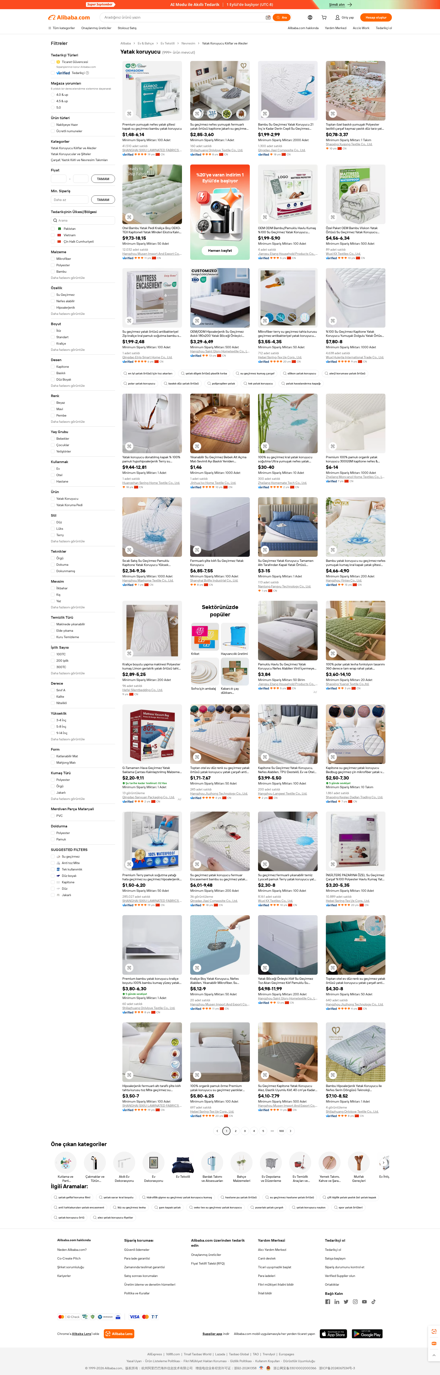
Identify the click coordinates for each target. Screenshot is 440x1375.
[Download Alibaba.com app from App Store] (333, 1333)
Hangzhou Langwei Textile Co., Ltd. (282, 793)
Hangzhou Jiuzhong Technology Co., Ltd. (219, 793)
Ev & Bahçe (146, 43)
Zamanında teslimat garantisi (144, 1267)
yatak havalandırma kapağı (303, 383)
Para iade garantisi (137, 1258)
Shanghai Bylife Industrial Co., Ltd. (214, 580)
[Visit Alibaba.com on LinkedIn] (337, 1301)
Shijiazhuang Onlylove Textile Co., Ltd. (216, 150)
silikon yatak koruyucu (302, 373)
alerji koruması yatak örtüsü (347, 373)
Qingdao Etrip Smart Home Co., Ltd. (147, 357)
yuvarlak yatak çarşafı (269, 1207)
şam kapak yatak (170, 1207)
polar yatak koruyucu (141, 383)
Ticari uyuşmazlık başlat (274, 1267)
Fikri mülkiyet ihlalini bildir (276, 1284)
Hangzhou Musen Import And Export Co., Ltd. (152, 253)
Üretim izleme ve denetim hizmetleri (149, 1284)
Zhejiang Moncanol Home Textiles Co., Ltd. (355, 477)
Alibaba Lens (81, 1334)
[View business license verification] (261, 1368)
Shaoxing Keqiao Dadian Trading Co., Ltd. (354, 797)
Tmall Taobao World (197, 1354)
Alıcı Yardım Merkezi (272, 1249)
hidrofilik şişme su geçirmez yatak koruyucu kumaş (179, 1197)
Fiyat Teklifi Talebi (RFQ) (208, 1263)
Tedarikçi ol (333, 1249)
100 (281, 1131)
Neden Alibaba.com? (72, 1249)
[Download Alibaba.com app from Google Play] (367, 1333)
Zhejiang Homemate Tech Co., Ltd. (282, 483)
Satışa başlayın (335, 1258)
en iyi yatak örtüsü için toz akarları (150, 373)
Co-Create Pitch (69, 1258)
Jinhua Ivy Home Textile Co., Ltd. (213, 483)
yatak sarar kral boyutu (118, 1197)
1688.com (173, 1354)
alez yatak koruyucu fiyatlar (115, 1217)
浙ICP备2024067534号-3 (337, 1368)
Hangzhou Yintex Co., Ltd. (344, 580)
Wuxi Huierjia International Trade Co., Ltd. (355, 357)
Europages (286, 1354)
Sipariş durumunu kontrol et (344, 1267)
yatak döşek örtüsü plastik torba (206, 373)
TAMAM (103, 179)
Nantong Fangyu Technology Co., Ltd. (284, 586)
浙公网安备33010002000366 (294, 1368)
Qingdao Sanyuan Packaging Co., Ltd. (148, 797)
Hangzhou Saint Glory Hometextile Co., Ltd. (220, 351)
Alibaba (126, 43)
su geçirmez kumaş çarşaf (257, 373)
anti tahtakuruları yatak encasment (81, 1207)
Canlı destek (267, 1258)
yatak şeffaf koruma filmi (74, 1197)
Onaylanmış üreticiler (206, 1255)
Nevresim (188, 43)
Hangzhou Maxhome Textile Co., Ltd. (147, 580)
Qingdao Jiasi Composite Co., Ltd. (281, 150)
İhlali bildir (265, 1293)
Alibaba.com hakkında (74, 1240)
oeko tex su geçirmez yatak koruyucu (218, 1207)
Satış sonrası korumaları (141, 1276)
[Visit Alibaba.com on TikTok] (373, 1301)
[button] (268, 17)
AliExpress (154, 1354)
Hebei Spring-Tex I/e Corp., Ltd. (280, 357)
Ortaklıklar (332, 1284)
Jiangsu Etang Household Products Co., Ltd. (288, 253)
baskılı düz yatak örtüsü (183, 383)
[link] (434, 1331)
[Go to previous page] (217, 1131)
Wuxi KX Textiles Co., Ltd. (343, 253)
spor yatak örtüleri (351, 1207)
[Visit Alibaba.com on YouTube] (364, 1301)
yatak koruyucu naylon (311, 1207)
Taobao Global (239, 1354)
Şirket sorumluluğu (70, 1267)
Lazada (220, 1354)
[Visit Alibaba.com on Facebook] (327, 1301)
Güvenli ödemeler (136, 1249)
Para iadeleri (266, 1276)
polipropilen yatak (223, 383)
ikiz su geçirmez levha (132, 1207)
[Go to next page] (290, 1131)
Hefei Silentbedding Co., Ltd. (142, 690)
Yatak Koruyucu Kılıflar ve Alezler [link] (225, 43)
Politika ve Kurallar (137, 1293)
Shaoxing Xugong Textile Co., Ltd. (349, 144)
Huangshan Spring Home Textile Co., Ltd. (151, 483)
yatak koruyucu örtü (71, 1217)
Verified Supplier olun (340, 1276)
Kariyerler (64, 1276)
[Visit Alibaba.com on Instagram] (355, 1301)
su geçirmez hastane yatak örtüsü (292, 1197)
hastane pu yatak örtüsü (241, 1197)
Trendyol (269, 1354)
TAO (256, 1354)
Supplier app (212, 1334)
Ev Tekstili (168, 43)
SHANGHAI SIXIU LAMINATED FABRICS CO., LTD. (152, 150)
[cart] (325, 18)
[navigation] (83, 587)
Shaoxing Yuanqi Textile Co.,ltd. (347, 684)
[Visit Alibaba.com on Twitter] (346, 1301)
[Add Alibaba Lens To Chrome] (119, 1333)
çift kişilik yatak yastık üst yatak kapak (351, 1197)
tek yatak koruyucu (260, 383)
